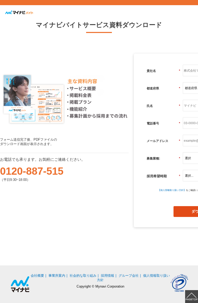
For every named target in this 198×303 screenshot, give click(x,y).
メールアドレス (163, 141)
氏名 (163, 106)
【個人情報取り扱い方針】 (172, 190)
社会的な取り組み (83, 275)
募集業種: (163, 158)
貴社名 (163, 71)
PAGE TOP (191, 296)
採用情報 (107, 275)
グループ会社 (129, 275)
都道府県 (163, 88)
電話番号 (163, 123)
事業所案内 (56, 275)
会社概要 (37, 275)
